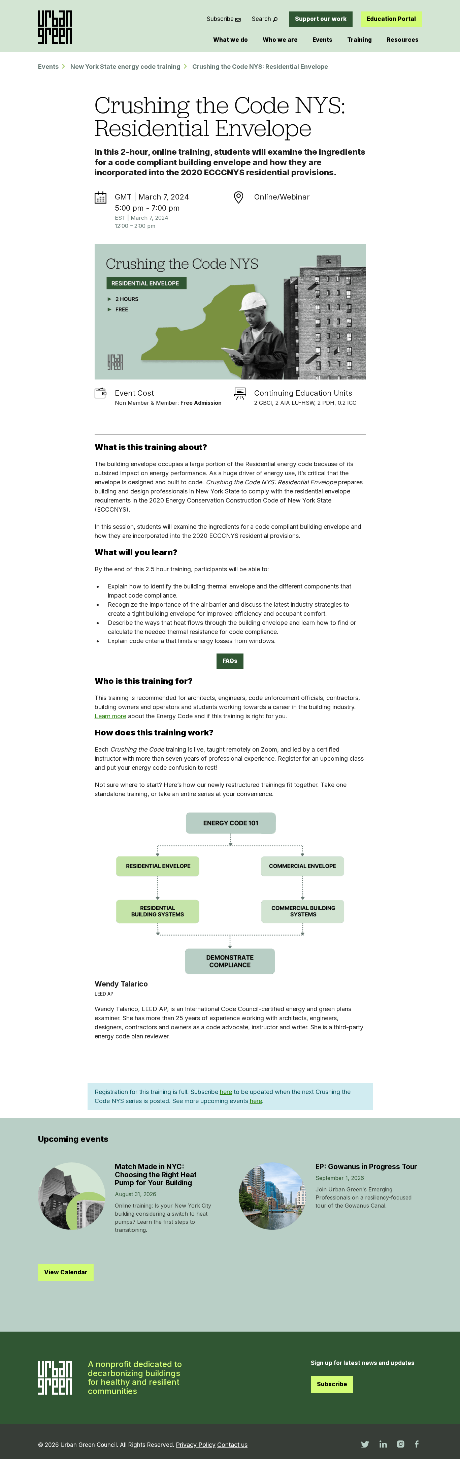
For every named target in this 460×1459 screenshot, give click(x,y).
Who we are (280, 39)
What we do (230, 39)
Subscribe (220, 19)
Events (322, 39)
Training (359, 39)
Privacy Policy (196, 1444)
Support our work (321, 19)
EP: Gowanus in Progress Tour (366, 1166)
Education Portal (391, 19)
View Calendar (66, 1272)
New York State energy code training (125, 66)
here (226, 1091)
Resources (403, 39)
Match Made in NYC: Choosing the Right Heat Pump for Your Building (156, 1174)
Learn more (110, 716)
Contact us (232, 1444)
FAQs (230, 661)
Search (261, 19)
